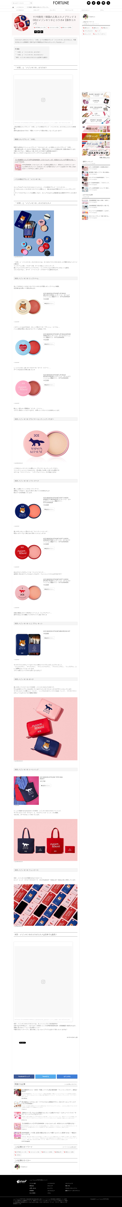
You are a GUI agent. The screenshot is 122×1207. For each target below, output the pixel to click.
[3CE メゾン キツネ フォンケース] (45, 905)
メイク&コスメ (20, 10)
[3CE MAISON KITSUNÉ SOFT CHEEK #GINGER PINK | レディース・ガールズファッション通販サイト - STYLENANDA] (28, 552)
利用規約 (32, 1190)
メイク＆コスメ (51, 1183)
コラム (102, 10)
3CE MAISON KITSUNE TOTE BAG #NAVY (51, 778)
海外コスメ (96, 27)
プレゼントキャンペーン (71, 1188)
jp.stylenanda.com (19, 256)
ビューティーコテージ (99, 34)
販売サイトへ (49, 303)
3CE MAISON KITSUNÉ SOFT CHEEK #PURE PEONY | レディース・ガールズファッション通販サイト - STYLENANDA (56, 580)
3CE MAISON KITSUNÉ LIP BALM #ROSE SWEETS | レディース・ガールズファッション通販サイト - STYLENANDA (57, 335)
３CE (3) (18, 1155)
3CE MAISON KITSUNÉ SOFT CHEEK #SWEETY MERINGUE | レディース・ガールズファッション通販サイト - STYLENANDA (57, 500)
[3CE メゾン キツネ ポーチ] (45, 728)
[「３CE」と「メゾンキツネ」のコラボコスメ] (45, 233)
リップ (98, 31)
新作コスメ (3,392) (66, 27)
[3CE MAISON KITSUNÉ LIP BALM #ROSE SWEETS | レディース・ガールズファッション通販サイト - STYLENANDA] (28, 347)
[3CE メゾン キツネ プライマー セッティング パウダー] (45, 444)
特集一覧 (67, 1185)
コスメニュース (69, 10)
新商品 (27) (59, 1152)
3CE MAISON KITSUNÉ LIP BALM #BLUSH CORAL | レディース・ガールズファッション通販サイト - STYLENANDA (56, 295)
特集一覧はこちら (105, 157)
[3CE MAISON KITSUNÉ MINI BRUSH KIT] (28, 644)
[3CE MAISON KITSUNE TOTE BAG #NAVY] (26, 790)
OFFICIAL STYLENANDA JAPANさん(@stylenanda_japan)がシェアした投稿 (36, 122)
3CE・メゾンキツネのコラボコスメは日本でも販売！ (32, 57)
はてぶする (67, 1076)
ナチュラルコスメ (88, 31)
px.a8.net (17, 321)
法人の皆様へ (33, 1193)
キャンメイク (87, 34)
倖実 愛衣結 (24, 1098)
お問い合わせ (33, 1188)
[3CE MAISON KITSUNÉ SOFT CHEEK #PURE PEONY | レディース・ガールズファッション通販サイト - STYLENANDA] (28, 592)
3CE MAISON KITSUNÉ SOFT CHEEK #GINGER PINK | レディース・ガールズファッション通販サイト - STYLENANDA (56, 540)
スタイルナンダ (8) (53, 27)
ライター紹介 (33, 1183)
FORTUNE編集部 (26, 1141)
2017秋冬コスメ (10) (40, 27)
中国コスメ (105, 27)
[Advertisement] (29, 1058)
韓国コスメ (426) (69, 1152)
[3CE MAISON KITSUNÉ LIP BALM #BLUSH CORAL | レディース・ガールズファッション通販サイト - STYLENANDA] (28, 307)
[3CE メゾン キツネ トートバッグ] (45, 840)
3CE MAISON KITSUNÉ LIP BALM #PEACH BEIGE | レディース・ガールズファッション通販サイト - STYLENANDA (57, 376)
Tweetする (45, 1076)
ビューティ (53, 10)
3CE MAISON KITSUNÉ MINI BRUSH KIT (56, 631)
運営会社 (32, 1185)
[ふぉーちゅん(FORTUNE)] (61, 3)
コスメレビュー (85, 10)
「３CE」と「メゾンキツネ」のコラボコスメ (29, 55)
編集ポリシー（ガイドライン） (72, 1190)
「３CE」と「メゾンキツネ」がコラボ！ (28, 52)
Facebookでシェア (24, 1076)
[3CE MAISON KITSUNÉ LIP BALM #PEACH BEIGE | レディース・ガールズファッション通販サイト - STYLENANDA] (28, 388)
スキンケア (36, 10)
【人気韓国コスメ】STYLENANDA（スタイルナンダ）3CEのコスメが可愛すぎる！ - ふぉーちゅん (45, 161)
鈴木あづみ (24, 1120)
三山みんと (24, 1109)
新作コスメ (87, 27)
